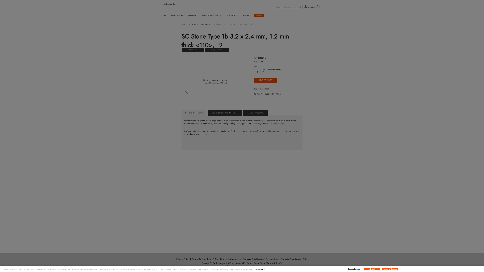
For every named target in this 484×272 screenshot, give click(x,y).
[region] (242, 269)
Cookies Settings (354, 269)
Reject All (372, 269)
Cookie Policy (260, 269)
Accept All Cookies (390, 269)
